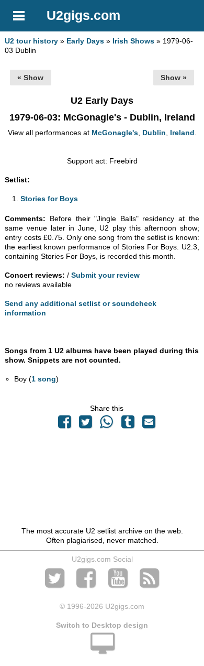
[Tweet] (85, 424)
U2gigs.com (83, 15)
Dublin (154, 132)
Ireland (182, 132)
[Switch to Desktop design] (102, 649)
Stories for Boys (49, 198)
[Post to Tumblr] (127, 424)
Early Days (85, 41)
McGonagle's (115, 132)
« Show (30, 77)
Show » (174, 77)
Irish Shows (133, 41)
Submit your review (105, 275)
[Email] (148, 424)
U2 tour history (31, 41)
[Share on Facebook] (64, 424)
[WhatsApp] (106, 424)
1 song (43, 379)
